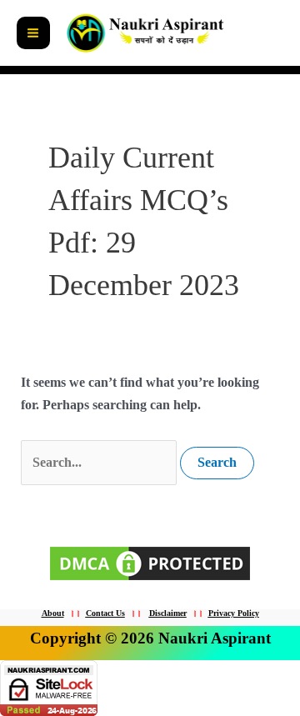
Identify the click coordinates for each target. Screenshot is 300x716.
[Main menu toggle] (33, 33)
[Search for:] (100, 462)
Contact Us (105, 613)
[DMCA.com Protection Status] (150, 562)
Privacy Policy (233, 613)
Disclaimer (168, 613)
